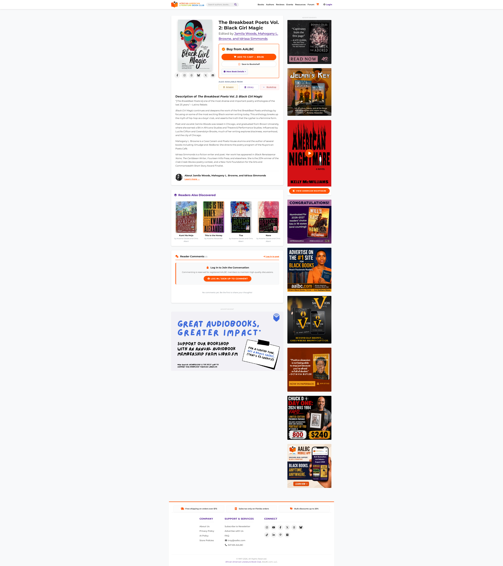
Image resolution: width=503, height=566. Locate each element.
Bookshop (271, 87)
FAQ (227, 535)
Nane (268, 235)
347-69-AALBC (235, 545)
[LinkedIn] (273, 534)
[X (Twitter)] (287, 527)
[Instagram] (266, 527)
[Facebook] (280, 527)
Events (289, 4)
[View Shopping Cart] (318, 4)
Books (261, 4)
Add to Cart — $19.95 (250, 57)
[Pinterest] (280, 534)
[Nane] (268, 217)
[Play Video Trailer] (309, 153)
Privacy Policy (206, 531)
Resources (300, 4)
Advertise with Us (234, 531)
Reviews (280, 4)
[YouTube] (273, 527)
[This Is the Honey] (213, 217)
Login (329, 4)
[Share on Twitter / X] (205, 75)
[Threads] (294, 527)
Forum (311, 4)
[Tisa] (241, 217)
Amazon (230, 87)
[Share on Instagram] (184, 75)
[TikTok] (266, 534)
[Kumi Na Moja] (186, 217)
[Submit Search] (235, 4)
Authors (270, 4)
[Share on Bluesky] (198, 75)
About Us (204, 526)
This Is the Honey (213, 235)
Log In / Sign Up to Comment (229, 278)
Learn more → (192, 179)
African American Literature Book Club (243, 562)
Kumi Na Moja (186, 235)
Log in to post (272, 256)
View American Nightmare (311, 191)
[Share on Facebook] (177, 75)
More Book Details (235, 72)
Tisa (241, 235)
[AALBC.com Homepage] (187, 4)
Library (250, 87)
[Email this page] (212, 75)
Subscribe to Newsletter (237, 526)
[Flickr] (287, 534)
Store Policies (206, 540)
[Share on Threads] (191, 75)
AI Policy (204, 535)
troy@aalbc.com (236, 540)
